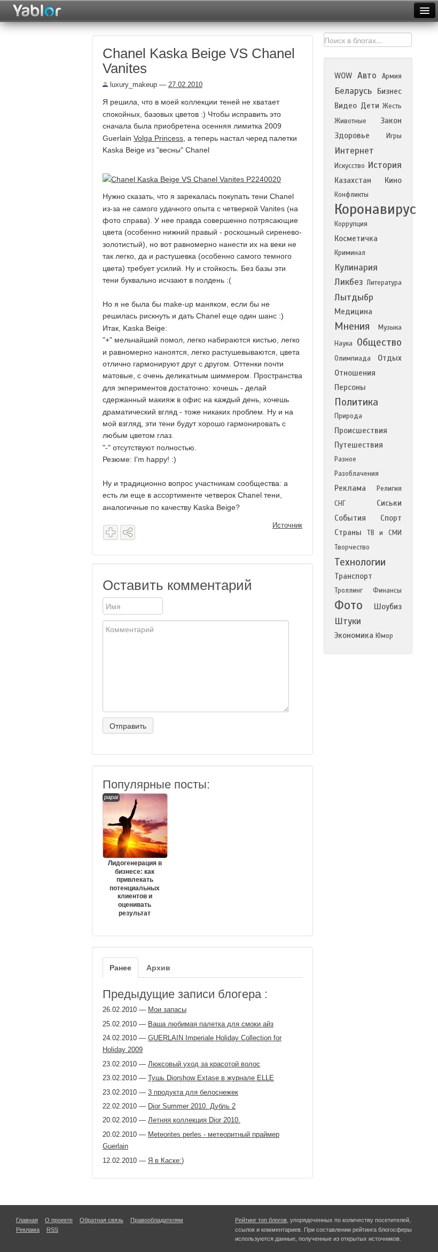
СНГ (340, 503)
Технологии (360, 562)
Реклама (350, 488)
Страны (348, 532)
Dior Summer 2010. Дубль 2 (192, 1106)
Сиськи (389, 503)
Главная (27, 1220)
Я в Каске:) (166, 1161)
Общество (379, 342)
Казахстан (352, 180)
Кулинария (356, 267)
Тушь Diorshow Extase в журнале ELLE (211, 1078)
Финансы (387, 590)
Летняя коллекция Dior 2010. (194, 1120)
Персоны (350, 387)
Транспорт (353, 576)
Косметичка (356, 238)
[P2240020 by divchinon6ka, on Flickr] (196, 178)
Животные (350, 121)
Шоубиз (388, 606)
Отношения (355, 373)
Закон (391, 120)
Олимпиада (352, 358)
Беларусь (353, 91)
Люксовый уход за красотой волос (204, 1064)
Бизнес (389, 91)
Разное (345, 459)
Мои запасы (167, 1010)
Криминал (349, 253)
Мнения (352, 326)
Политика (356, 402)
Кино (393, 180)
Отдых (390, 358)
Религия (389, 488)
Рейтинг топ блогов (261, 1220)
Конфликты (351, 194)
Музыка (390, 327)
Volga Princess (158, 138)
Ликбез (348, 282)
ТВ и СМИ (384, 533)
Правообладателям (156, 1220)
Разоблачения (356, 473)
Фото (348, 605)
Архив (158, 967)
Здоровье (352, 135)
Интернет (354, 150)
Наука (343, 343)
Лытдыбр (353, 297)
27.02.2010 (185, 85)
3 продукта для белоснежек (193, 1092)
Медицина (353, 311)
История (384, 165)
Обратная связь (101, 1220)
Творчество (352, 547)
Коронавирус (375, 209)
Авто (367, 75)
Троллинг (348, 590)
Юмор (384, 636)
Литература (384, 282)
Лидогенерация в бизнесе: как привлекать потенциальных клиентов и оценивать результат (133, 855)
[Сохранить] (110, 532)
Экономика (353, 635)
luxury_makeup (132, 85)
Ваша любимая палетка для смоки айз (210, 1024)
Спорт (391, 518)
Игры (394, 136)
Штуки (347, 621)
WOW (343, 76)
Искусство (349, 166)
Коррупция (350, 224)
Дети (370, 105)
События (350, 518)
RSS (52, 1229)
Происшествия (360, 430)
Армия (392, 76)
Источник (287, 525)
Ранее (120, 967)
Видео (345, 105)
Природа (348, 416)
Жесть (392, 106)
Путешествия (358, 445)
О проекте (59, 1220)
